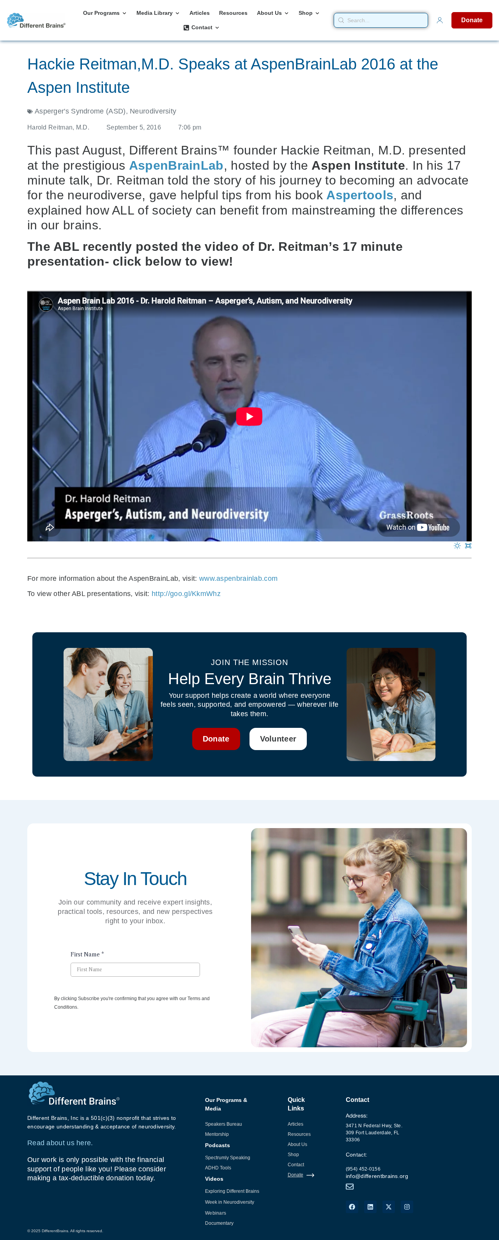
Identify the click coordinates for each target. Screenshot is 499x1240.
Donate (295, 1175)
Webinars (215, 1213)
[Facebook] (352, 1207)
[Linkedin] (370, 1207)
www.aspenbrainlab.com (238, 578)
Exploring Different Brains (232, 1191)
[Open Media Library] (177, 13)
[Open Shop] (317, 13)
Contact (296, 1164)
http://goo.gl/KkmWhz (186, 594)
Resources (299, 1134)
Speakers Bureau (223, 1124)
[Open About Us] (286, 13)
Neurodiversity (153, 111)
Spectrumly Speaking (227, 1157)
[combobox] (381, 20)
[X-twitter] (388, 1207)
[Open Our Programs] (124, 13)
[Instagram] (407, 1207)
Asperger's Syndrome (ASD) (80, 111)
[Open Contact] (217, 27)
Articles (295, 1124)
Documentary (219, 1223)
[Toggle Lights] (457, 546)
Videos (214, 1179)
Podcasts (217, 1145)
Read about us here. (60, 1143)
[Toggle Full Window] (468, 546)
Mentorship (217, 1134)
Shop (293, 1154)
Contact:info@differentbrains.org (377, 1165)
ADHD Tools (218, 1168)
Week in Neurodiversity (229, 1202)
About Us (297, 1144)
